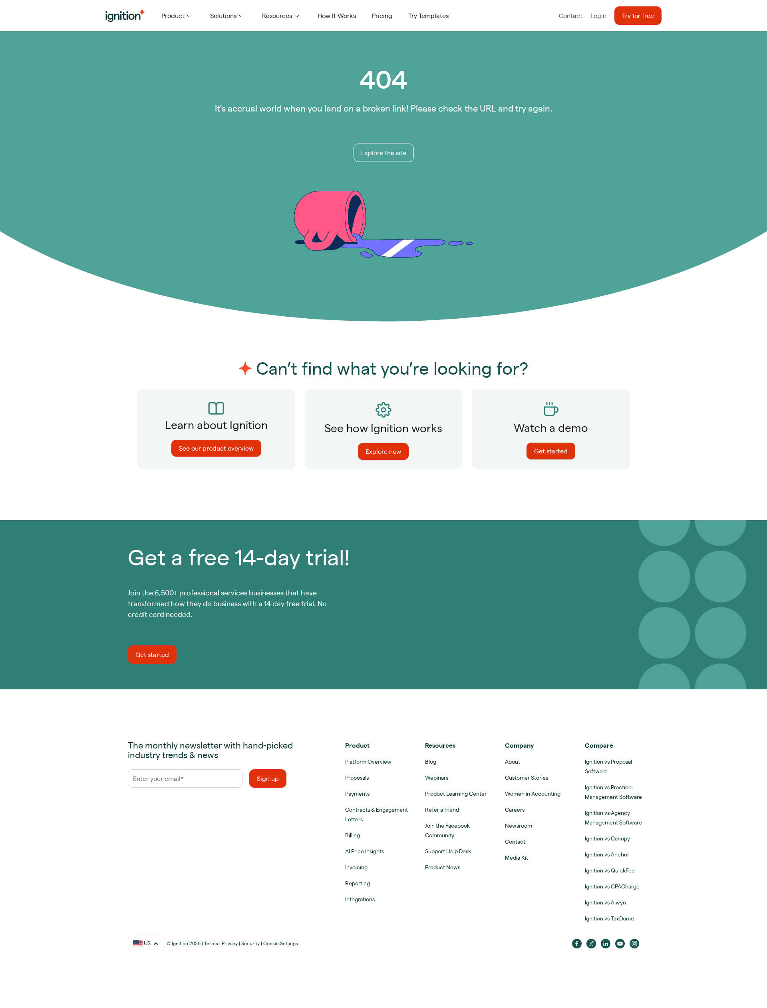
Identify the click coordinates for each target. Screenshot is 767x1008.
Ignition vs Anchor (607, 854)
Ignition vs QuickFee (610, 870)
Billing (352, 835)
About (512, 761)
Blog (430, 761)
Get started (551, 451)
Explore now (383, 451)
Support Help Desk (448, 851)
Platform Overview (368, 761)
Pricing (382, 15)
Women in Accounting (532, 793)
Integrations (360, 899)
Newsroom (518, 825)
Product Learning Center (456, 793)
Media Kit (516, 857)
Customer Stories (526, 777)
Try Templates (428, 15)
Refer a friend (442, 809)
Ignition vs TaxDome (609, 918)
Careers (515, 809)
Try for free (638, 15)
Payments (357, 793)
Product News (442, 867)
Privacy (230, 943)
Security (250, 943)
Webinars (436, 777)
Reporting (357, 883)
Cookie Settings (280, 943)
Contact (570, 15)
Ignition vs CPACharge (612, 886)
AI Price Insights (364, 851)
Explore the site (383, 152)
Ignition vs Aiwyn (605, 902)
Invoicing (356, 867)
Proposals (357, 777)
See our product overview (216, 448)
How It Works (337, 15)
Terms (211, 943)
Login (598, 15)
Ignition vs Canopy (607, 838)
